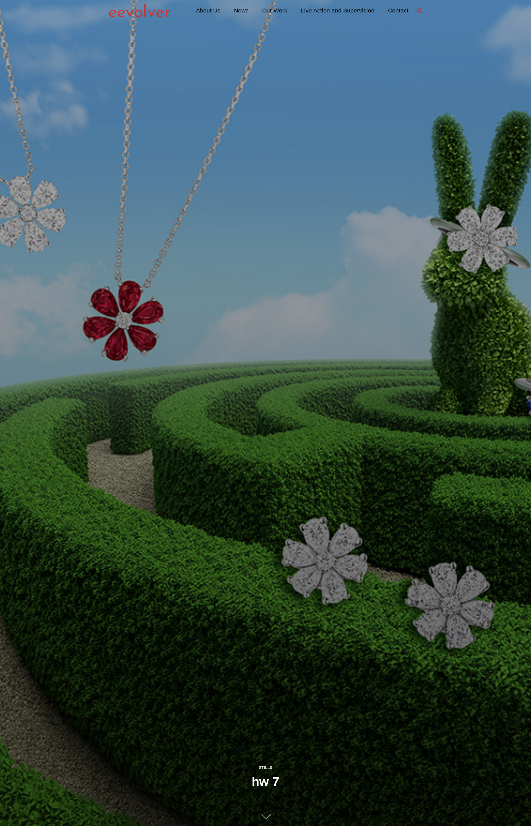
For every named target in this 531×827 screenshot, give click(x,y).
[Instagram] (420, 10)
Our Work (274, 10)
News (241, 10)
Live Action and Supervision (337, 10)
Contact (398, 10)
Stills (265, 767)
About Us (208, 10)
